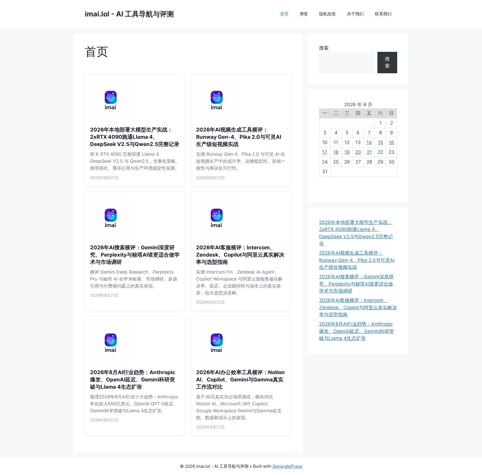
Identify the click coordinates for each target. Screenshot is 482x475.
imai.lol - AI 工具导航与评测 (129, 14)
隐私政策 (327, 13)
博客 (304, 13)
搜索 (324, 48)
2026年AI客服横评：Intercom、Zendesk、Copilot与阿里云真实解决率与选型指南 (240, 254)
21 (369, 152)
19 (347, 152)
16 (391, 142)
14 (369, 142)
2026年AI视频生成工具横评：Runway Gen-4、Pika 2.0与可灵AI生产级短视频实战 (238, 136)
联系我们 (383, 13)
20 (358, 152)
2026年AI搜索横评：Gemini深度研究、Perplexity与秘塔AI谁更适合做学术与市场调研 (135, 254)
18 (335, 152)
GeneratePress (287, 466)
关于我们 (355, 13)
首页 (284, 13)
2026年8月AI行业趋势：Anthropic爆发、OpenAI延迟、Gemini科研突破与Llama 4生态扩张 (132, 379)
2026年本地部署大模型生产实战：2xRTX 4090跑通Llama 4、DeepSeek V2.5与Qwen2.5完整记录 (134, 136)
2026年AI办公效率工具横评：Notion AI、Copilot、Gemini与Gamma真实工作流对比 (240, 379)
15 (380, 142)
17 (324, 152)
